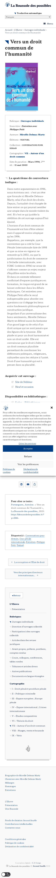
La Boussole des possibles (24, 511)
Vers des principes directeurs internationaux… (28, 574)
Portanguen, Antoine (22, 504)
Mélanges (9, 782)
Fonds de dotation (21, 820)
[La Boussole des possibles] (28, 4)
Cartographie (17, 683)
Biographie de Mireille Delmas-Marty (22, 775)
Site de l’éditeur (23, 381)
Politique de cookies (9, 470)
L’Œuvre (18, 29)
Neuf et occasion (24, 386)
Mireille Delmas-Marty (32, 134)
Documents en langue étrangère (28, 676)
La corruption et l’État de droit (28, 562)
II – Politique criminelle (23, 693)
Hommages (10, 786)
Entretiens (10, 790)
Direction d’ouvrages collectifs (27, 626)
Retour (16, 595)
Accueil (8, 29)
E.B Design (36, 863)
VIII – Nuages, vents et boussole (28, 730)
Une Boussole (11, 808)
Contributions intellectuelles (18, 824)
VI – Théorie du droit (22, 720)
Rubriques (15, 616)
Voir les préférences (28, 464)
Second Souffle (39, 866)
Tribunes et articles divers (25, 666)
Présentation (18, 609)
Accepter (28, 448)
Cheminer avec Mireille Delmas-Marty (23, 779)
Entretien (31, 542)
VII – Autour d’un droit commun (28, 725)
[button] (51, 407)
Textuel (20, 545)
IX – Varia (17, 735)
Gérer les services (27, 443)
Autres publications (22, 671)
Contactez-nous (12, 827)
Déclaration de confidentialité (30, 470)
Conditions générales (15, 839)
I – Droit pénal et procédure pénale (29, 688)
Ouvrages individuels (34, 29)
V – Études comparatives (24, 715)
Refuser (28, 456)
